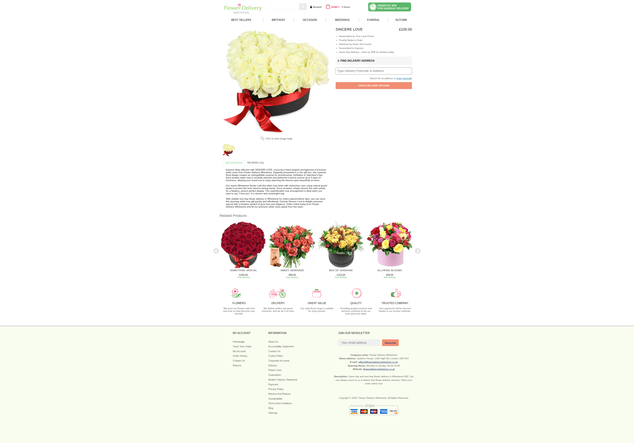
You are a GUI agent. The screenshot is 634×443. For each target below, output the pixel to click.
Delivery (272, 365)
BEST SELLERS (241, 20)
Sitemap (272, 412)
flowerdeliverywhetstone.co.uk (379, 369)
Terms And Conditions (280, 403)
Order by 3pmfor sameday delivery (393, 7)
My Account (239, 351)
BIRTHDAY (278, 20)
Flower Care (275, 370)
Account (317, 7)
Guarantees (274, 374)
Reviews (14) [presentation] (255, 162)
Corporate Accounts (279, 360)
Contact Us (239, 360)
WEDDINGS (342, 20)
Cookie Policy (275, 355)
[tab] (234, 163)
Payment (273, 384)
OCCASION (310, 20)
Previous (216, 251)
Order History (240, 355)
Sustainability (275, 398)
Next (417, 251)
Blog (270, 408)
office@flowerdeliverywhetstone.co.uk (378, 362)
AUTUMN (401, 20)
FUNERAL (373, 20)
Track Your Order (242, 346)
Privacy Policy (276, 389)
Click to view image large (278, 138)
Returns (237, 365)
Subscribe (390, 343)
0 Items (346, 7)
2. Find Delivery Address (356, 60)
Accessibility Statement (281, 346)
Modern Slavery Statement (282, 379)
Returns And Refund (279, 393)
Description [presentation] (234, 162)
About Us (273, 341)
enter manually (404, 78)
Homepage (239, 341)
